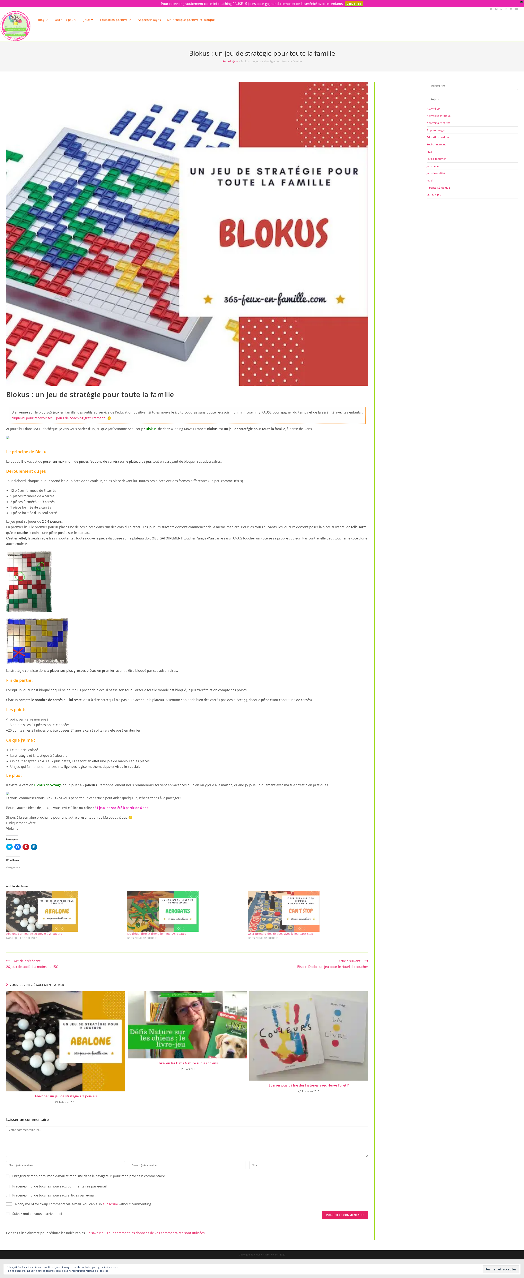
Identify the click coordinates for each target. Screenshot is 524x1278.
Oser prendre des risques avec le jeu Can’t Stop (280, 934)
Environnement (436, 144)
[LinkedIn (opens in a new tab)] (510, 9)
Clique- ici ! (354, 4)
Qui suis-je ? (434, 195)
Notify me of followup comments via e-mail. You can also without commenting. (83, 1204)
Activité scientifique (439, 116)
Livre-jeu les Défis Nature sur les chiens (187, 1063)
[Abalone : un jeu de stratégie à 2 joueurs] (64, 911)
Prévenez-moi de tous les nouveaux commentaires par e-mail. (59, 1186)
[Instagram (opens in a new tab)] (506, 9)
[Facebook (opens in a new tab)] (496, 9)
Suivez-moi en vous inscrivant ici (37, 1213)
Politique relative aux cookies (91, 1270)
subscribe (110, 1204)
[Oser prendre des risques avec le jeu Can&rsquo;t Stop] (306, 911)
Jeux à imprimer (436, 159)
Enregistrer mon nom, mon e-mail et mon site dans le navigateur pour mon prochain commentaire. (89, 1176)
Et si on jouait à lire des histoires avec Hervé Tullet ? (309, 1085)
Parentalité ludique (438, 187)
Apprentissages (436, 130)
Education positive (438, 137)
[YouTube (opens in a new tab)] (515, 9)
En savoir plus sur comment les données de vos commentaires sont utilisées (146, 1233)
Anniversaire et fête (438, 123)
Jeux (235, 61)
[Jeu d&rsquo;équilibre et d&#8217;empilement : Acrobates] (185, 911)
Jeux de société (436, 173)
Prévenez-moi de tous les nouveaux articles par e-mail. (54, 1195)
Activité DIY (433, 108)
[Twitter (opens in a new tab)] (491, 9)
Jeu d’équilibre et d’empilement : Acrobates (156, 934)
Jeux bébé (433, 166)
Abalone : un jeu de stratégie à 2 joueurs (34, 934)
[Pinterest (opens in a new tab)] (501, 9)
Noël (430, 180)
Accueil (226, 61)
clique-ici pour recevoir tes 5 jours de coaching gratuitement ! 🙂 (61, 418)
